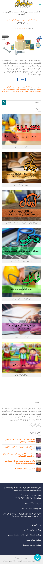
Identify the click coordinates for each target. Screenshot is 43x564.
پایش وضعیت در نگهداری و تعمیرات (18, 89)
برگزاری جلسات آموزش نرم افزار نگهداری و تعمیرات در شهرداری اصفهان (20, 462)
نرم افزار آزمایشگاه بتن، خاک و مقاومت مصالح (24, 535)
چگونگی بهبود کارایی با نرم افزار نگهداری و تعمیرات (20, 448)
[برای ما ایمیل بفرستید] (35, 425)
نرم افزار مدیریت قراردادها (32, 545)
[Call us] (31, 425)
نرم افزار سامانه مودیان (33, 540)
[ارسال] (4, 102)
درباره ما (25, 558)
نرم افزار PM (33, 91)
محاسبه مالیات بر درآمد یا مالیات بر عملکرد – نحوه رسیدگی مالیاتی (19, 440)
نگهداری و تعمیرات (11, 20)
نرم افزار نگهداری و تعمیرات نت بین (27, 20)
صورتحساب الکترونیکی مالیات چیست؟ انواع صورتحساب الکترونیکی (19, 455)
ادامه (21, 79)
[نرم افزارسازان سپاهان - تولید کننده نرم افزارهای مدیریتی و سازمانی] (21, 4)
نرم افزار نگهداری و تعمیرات (21, 91)
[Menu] (40, 4)
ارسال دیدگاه (5, 91)
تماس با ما (18, 558)
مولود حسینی (13, 29)
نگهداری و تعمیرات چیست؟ (25, 468)
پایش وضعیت (21, 22)
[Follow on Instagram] (39, 425)
